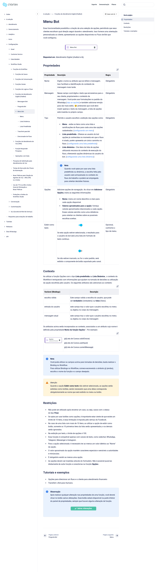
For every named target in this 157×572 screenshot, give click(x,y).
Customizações (16, 207)
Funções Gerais (20, 84)
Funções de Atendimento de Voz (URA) (24, 142)
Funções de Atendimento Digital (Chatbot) (23, 95)
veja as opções (73, 102)
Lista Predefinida (25, 126)
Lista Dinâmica (25, 121)
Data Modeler (15, 59)
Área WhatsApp (11, 231)
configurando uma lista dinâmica (80, 157)
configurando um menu (83, 130)
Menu (22, 116)
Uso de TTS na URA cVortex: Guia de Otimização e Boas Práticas (22, 187)
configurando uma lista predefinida (82, 144)
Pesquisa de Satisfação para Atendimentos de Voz (22, 162)
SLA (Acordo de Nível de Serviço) (21, 212)
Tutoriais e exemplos (130, 31)
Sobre (8, 14)
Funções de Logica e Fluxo (24, 89)
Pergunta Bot (22, 106)
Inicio (10, 39)
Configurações (13, 44)
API (7, 236)
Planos (114, 4)
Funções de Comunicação (23, 79)
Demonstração (104, 4)
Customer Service (16, 54)
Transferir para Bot (24, 131)
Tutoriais (9, 222)
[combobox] (138, 4)
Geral (12, 49)
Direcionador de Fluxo (25, 136)
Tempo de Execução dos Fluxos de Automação (23, 169)
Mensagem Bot (23, 101)
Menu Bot (21, 111)
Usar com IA (111, 14)
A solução (9, 19)
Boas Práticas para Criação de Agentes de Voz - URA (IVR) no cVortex (23, 177)
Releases (9, 227)
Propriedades (128, 19)
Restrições (127, 27)
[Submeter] (124, 4)
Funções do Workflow (20, 69)
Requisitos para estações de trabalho (20, 217)
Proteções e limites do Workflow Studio (20, 195)
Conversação (15, 202)
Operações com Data (22, 156)
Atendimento (12, 24)
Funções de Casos (21, 74)
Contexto (126, 23)
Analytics (11, 34)
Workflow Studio (16, 64)
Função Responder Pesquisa (21, 150)
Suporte (94, 4)
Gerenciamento (13, 29)
